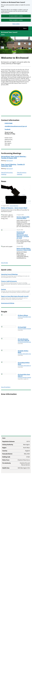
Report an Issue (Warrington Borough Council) (14, 296)
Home (3, 34)
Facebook (7, 129)
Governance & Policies (7, 303)
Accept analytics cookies (16, 16)
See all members (5, 387)
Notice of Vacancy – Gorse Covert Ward (14, 208)
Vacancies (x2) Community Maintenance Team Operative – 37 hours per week (23, 235)
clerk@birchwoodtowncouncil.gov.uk (16, 126)
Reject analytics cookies (16, 20)
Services (3, 289)
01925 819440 (8, 123)
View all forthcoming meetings (7, 173)
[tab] (23, 28)
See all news (4, 263)
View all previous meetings (21, 173)
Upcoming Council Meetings (9, 274)
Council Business (14, 205)
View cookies (16, 24)
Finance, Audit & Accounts (9, 281)
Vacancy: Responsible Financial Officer (23, 217)
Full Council (9, 160)
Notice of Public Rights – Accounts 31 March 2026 (24, 249)
